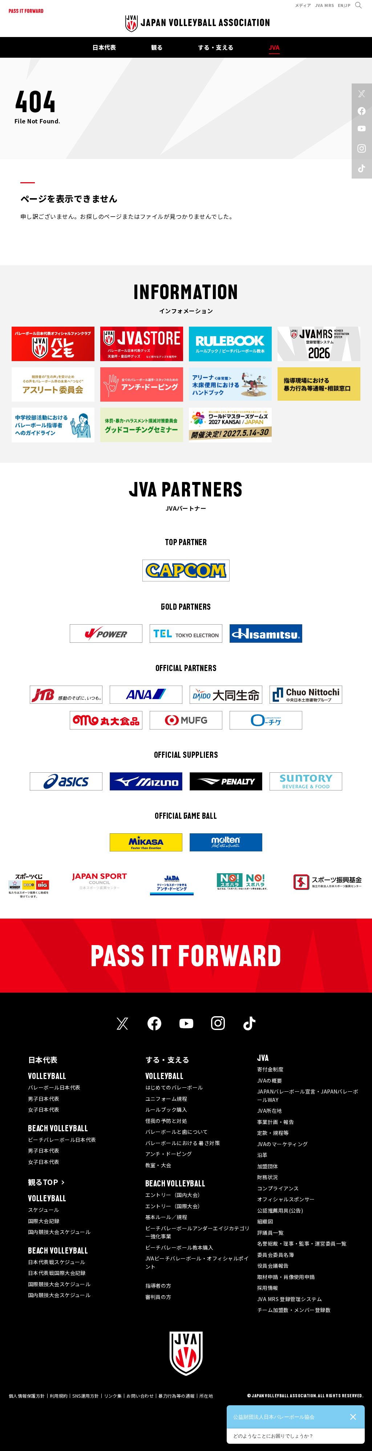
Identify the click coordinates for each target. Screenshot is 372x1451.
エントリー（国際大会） (174, 1206)
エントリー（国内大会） (174, 1194)
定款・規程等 (273, 1132)
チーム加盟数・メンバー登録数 (294, 1309)
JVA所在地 (269, 1110)
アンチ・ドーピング (168, 1153)
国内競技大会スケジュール (59, 1231)
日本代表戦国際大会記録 (57, 1272)
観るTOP (43, 1182)
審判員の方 (158, 1296)
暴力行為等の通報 (176, 1396)
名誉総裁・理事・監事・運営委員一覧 (302, 1243)
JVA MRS (324, 5)
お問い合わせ (140, 1396)
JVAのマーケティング (282, 1144)
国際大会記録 (44, 1221)
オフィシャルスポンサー (286, 1199)
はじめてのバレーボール (174, 1087)
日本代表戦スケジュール (56, 1262)
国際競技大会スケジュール (59, 1284)
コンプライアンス (278, 1188)
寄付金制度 (270, 1069)
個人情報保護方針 (27, 1396)
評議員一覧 (270, 1232)
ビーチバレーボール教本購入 (179, 1247)
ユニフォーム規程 (166, 1098)
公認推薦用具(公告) (280, 1210)
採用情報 (267, 1287)
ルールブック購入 (166, 1109)
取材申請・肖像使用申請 (286, 1276)
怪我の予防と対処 (166, 1120)
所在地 (206, 1396)
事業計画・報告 (275, 1121)
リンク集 (113, 1396)
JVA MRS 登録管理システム (289, 1299)
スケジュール (43, 1209)
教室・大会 (158, 1165)
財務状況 (267, 1177)
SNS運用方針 (85, 1396)
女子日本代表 (44, 1109)
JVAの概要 (269, 1080)
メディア (303, 5)
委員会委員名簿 (275, 1254)
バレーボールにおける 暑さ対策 (182, 1143)
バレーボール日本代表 (54, 1087)
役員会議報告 (273, 1265)
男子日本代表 (44, 1098)
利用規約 (59, 1396)
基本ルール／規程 (166, 1217)
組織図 (265, 1221)
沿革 (262, 1154)
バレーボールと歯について (176, 1131)
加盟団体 (267, 1166)
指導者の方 (158, 1285)
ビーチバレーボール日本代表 (62, 1139)
